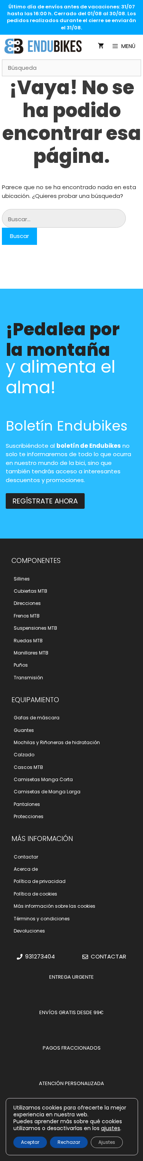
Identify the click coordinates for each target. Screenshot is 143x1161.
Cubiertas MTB (30, 591)
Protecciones (28, 816)
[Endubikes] (45, 46)
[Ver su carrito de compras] (101, 46)
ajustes (110, 1128)
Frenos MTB (27, 616)
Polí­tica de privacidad (40, 881)
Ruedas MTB (28, 640)
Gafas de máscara (36, 717)
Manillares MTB (31, 653)
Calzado (24, 754)
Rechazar (69, 1142)
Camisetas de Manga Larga (47, 791)
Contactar (26, 857)
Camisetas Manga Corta (43, 779)
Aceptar (30, 1142)
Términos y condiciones (42, 918)
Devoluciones (29, 931)
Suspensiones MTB (35, 628)
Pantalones (27, 804)
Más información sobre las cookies (54, 906)
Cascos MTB (28, 767)
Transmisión (28, 677)
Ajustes (106, 1142)
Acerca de (26, 869)
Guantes (24, 730)
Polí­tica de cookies (35, 894)
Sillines (22, 579)
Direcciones (27, 603)
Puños (21, 665)
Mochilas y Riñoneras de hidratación (57, 742)
